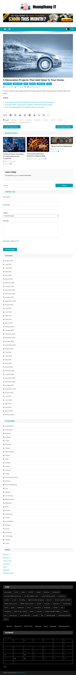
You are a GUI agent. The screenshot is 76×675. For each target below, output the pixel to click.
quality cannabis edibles (52, 611)
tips (42, 615)
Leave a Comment (34, 87)
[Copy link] (48, 115)
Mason (42, 159)
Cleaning (8, 437)
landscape (47, 607)
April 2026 (8, 275)
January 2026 (9, 286)
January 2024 (9, 374)
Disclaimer (6, 570)
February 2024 (9, 370)
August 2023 (9, 392)
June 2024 (8, 356)
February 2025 (9, 326)
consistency (61, 596)
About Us (6, 554)
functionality (67, 604)
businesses (55, 592)
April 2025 (8, 319)
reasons (65, 611)
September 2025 (10, 301)
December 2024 (10, 334)
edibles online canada (27, 604)
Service (7, 517)
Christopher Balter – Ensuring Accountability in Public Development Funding (28, 105)
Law (6, 488)
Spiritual (7, 525)
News (7, 507)
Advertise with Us (8, 573)
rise (5, 615)
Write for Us (6, 558)
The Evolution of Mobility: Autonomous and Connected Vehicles (65, 127)
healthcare (21, 607)
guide (13, 607)
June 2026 (8, 268)
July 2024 (8, 352)
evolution (47, 604)
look (62, 607)
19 (25, 655)
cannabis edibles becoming (12, 596)
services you (13, 615)
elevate (39, 604)
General (7, 466)
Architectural (9, 426)
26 (25, 658)
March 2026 (9, 279)
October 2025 (9, 297)
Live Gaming (9, 496)
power (32, 611)
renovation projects (24, 122)
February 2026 (9, 283)
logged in (16, 175)
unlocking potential (64, 615)
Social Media (9, 521)
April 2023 (8, 407)
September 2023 (10, 389)
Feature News (17, 83)
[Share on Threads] (44, 115)
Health (53, 120)
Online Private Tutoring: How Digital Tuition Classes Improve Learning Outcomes (30, 102)
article (21, 120)
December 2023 (10, 378)
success (35, 615)
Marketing (8, 503)
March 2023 (9, 411)
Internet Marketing (11, 484)
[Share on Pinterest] (29, 115)
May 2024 (8, 360)
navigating (7, 611)
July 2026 (8, 264)
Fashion (46, 120)
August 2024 (9, 348)
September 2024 (10, 345)
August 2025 (9, 305)
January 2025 (9, 330)
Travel (49, 83)
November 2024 (10, 337)
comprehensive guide (48, 596)
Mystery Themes (21, 673)
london (56, 607)
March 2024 (9, 367)
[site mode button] (68, 29)
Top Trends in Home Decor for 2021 (13, 127)
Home (60, 120)
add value (13, 120)
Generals (8, 470)
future (6, 607)
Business (28, 120)
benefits (30, 592)
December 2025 (10, 290)
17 (5, 655)
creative (6, 600)
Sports (7, 529)
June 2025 (8, 312)
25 (15, 658)
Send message (10, 249)
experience (56, 604)
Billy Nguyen (20, 87)
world (6, 619)
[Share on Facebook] (10, 115)
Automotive (7, 83)
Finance (7, 455)
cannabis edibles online (31, 596)
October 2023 (9, 385)
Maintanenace (9, 499)
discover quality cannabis (62, 600)
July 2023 (8, 396)
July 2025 (8, 308)
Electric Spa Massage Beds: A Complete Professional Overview (24, 107)
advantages (8, 592)
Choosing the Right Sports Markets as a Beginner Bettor (36, 155)
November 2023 (10, 381)
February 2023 (9, 414)
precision (39, 611)
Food (26, 83)
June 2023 (8, 400)
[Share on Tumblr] (39, 115)
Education (37, 120)
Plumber (8, 510)
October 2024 (9, 341)
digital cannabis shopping (36, 600)
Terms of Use (7, 561)
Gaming (32, 83)
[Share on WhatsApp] (25, 115)
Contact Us (6, 564)
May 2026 (8, 272)
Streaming (8, 532)
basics (23, 592)
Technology (41, 83)
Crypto (7, 441)
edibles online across (10, 604)
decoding (22, 600)
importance (37, 607)
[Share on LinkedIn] (20, 115)
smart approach (25, 615)
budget (38, 592)
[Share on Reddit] (34, 115)
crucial (14, 600)
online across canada (20, 611)
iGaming (7, 481)
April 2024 (8, 363)
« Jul (4, 666)
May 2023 (8, 403)
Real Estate (8, 514)
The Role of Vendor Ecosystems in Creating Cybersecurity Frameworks (13, 156)
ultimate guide (50, 615)
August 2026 (9, 261)
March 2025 (9, 323)
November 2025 (10, 293)
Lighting (7, 492)
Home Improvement (10, 122)
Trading (7, 539)
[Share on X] (15, 115)
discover (49, 600)
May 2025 (8, 315)
